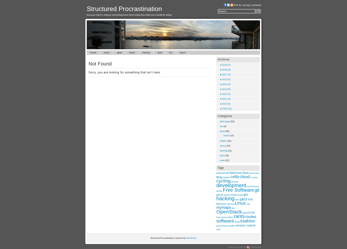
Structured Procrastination (124, 8)
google (240, 195)
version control (245, 225)
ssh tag (246, 5)
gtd (245, 194)
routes (250, 216)
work (159, 52)
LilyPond (230, 204)
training (146, 52)
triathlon (247, 221)
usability (231, 226)
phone (224, 217)
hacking (225, 198)
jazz (243, 199)
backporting (254, 173)
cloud (245, 176)
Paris (218, 217)
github (219, 194)
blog (219, 177)
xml (218, 229)
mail (248, 204)
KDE (250, 199)
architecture (234, 173)
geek (119, 52)
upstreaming (221, 226)
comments (256, 5)
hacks (132, 52)
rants (239, 216)
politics (230, 217)
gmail (226, 195)
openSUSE (248, 212)
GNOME (233, 195)
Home (93, 52)
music (107, 52)
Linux (240, 203)
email (249, 186)
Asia (245, 173)
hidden (223, 141)
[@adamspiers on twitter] (228, 5)
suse (237, 221)
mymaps (223, 207)
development (231, 185)
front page (225, 121)
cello (234, 176)
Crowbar (254, 177)
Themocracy (255, 247)
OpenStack (229, 212)
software (225, 221)
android (220, 172)
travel (182, 52)
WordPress (192, 238)
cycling (223, 181)
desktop (234, 182)
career (226, 177)
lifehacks (221, 203)
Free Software (238, 190)
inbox (237, 200)
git (256, 190)
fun (170, 52)
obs (233, 208)
